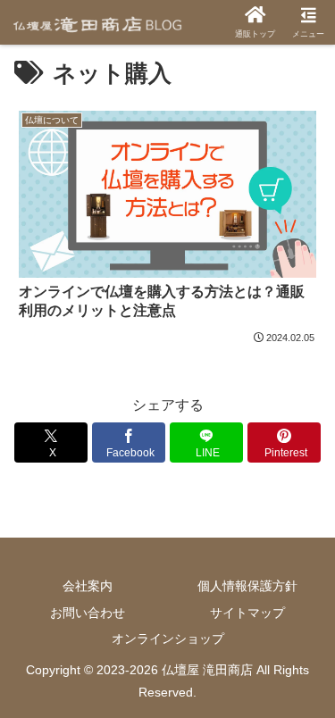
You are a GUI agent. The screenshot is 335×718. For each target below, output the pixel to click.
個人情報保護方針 (247, 586)
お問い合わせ (87, 612)
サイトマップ (247, 612)
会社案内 (88, 586)
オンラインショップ (168, 638)
